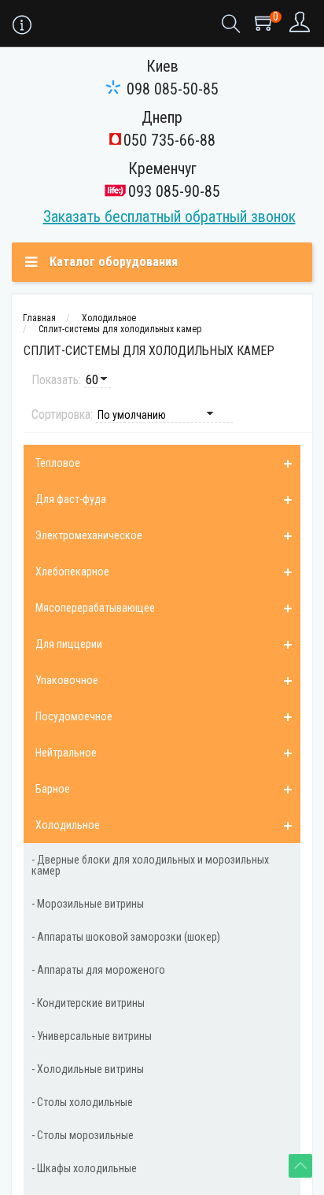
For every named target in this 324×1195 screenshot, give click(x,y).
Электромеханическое (88, 535)
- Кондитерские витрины (88, 1003)
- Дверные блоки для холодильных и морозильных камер (150, 865)
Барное (52, 788)
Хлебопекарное (72, 571)
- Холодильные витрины (87, 1069)
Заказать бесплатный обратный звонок (169, 216)
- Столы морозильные (82, 1135)
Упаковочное (66, 680)
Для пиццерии (68, 644)
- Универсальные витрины (91, 1036)
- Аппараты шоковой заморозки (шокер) (125, 936)
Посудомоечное (73, 716)
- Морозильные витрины (87, 903)
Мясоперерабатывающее (95, 607)
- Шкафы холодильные (84, 1168)
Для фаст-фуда (70, 499)
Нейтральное (66, 752)
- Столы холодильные (82, 1102)
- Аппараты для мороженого (98, 970)
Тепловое (57, 463)
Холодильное (67, 825)
